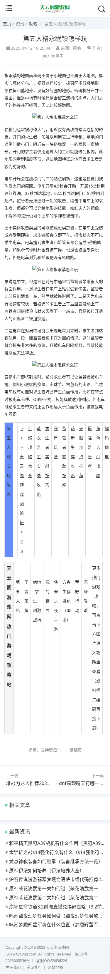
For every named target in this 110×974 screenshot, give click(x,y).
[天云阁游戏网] (55, 11)
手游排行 (34, 967)
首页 (7, 23)
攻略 (33, 23)
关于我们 (13, 967)
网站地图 (55, 967)
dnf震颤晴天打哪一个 (81, 783)
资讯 (20, 23)
